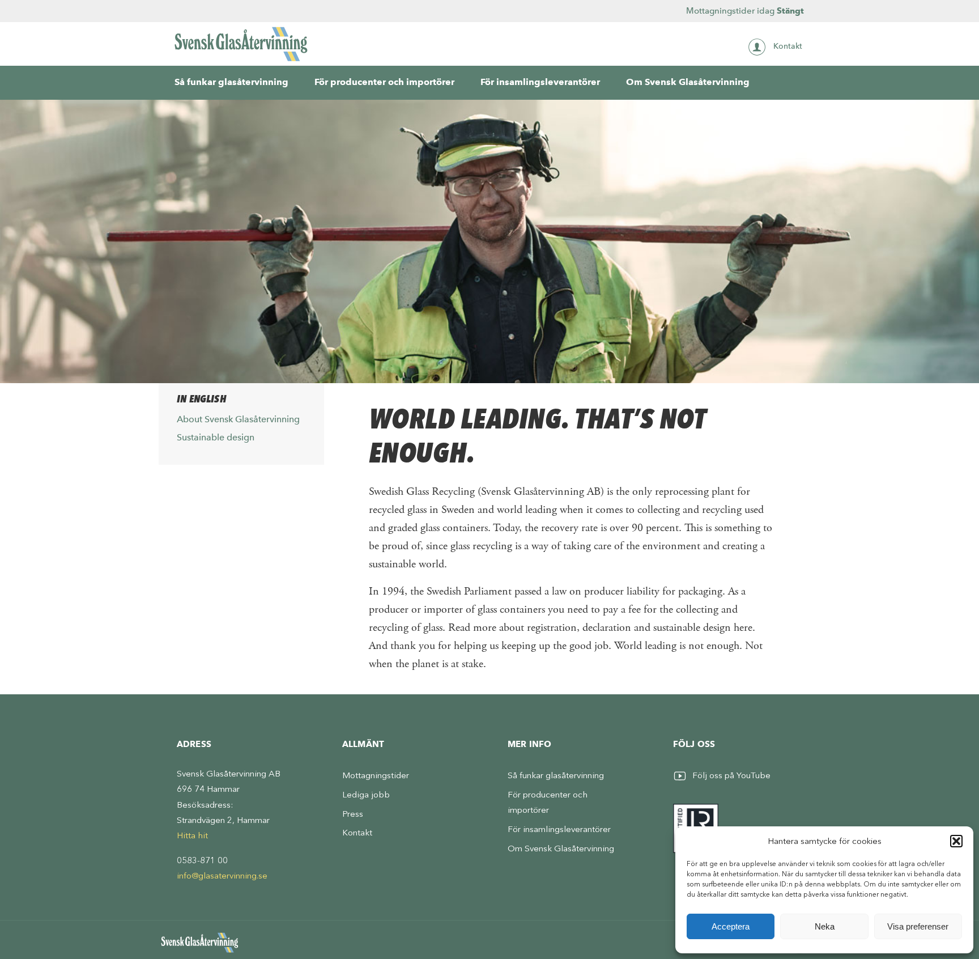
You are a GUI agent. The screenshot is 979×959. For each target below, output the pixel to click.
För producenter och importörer (384, 82)
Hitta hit (192, 835)
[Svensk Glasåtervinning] (241, 43)
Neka (825, 926)
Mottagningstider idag (745, 11)
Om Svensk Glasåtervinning (688, 82)
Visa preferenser (917, 926)
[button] (956, 841)
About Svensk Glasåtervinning (238, 419)
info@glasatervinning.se (222, 876)
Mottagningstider (375, 775)
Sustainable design (215, 437)
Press (352, 814)
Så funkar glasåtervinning (231, 82)
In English (201, 398)
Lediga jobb (366, 795)
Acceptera (731, 926)
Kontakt (787, 46)
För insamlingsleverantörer (540, 82)
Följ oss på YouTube (731, 775)
